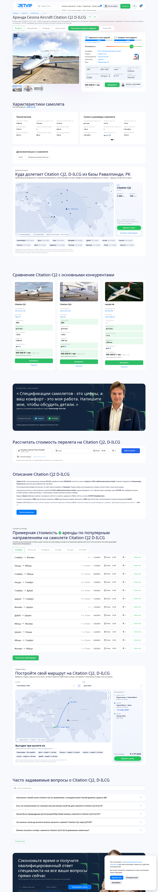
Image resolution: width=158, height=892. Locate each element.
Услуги (79, 6)
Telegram (40, 418)
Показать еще (20, 841)
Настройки (116, 883)
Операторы (87, 6)
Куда (83, 682)
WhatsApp (55, 418)
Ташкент (23, 245)
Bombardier (109, 311)
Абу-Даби (75, 240)
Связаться (125, 6)
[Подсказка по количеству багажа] (118, 76)
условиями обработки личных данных (50, 891)
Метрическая (30, 107)
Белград (75, 245)
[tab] (112, 139)
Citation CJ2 (102, 54)
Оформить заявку (129, 228)
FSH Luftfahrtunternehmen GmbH (109, 51)
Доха (43, 240)
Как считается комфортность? (122, 42)
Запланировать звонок (80, 887)
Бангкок (127, 245)
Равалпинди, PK (103, 62)
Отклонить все (132, 878)
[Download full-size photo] (15, 35)
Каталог (24, 13)
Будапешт (57, 245)
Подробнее (33, 365)
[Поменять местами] (79, 686)
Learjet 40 (109, 304)
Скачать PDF (107, 28)
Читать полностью (26, 512)
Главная (15, 13)
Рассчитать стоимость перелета (83, 28)
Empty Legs (96, 6)
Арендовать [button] (33, 361)
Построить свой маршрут (129, 233)
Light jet (100, 59)
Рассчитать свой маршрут (25, 658)
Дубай (92, 240)
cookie (124, 862)
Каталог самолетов (69, 6)
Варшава (93, 245)
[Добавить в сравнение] (95, 17)
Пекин (110, 245)
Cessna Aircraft (103, 57)
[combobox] (47, 6)
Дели (40, 245)
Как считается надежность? (92, 42)
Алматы (125, 240)
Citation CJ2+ (66, 304)
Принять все (116, 878)
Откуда (17, 682)
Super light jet (110, 317)
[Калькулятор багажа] (109, 76)
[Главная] (24, 6)
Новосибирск (25, 240)
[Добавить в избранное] (90, 17)
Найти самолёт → (130, 450)
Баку (58, 240)
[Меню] (134, 6)
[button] (67, 190)
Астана (109, 240)
